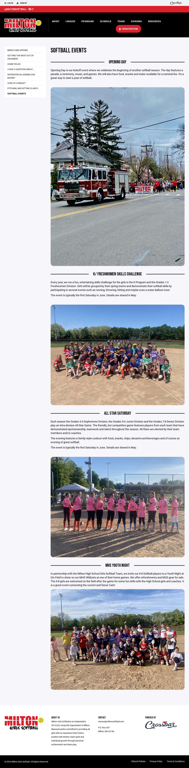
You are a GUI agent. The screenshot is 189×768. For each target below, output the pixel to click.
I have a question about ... (21, 69)
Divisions (136, 21)
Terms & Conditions (176, 761)
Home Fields (13, 64)
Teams (121, 21)
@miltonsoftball (15, 9)
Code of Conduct (16, 83)
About (55, 21)
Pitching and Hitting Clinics (22, 88)
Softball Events (16, 93)
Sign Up (23, 3)
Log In (10, 3)
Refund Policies (138, 761)
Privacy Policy (156, 761)
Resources (154, 21)
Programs (87, 21)
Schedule (105, 21)
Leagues (70, 21)
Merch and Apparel (17, 50)
